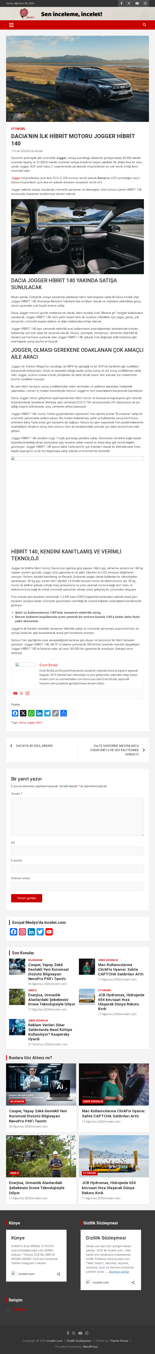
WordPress (90, 1347)
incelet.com (59, 984)
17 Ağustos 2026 (109, 979)
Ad (13, 842)
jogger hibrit (35, 722)
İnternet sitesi (20, 878)
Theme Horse (119, 1341)
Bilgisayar (35, 960)
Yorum (16, 794)
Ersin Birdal (35, 151)
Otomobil (18, 128)
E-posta (16, 860)
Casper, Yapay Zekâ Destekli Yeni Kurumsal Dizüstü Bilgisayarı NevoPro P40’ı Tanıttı (48, 971)
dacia (22, 722)
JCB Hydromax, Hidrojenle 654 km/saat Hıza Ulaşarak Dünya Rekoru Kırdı (121, 1002)
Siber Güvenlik (108, 960)
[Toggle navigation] (11, 25)
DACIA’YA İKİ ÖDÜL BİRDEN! (34, 746)
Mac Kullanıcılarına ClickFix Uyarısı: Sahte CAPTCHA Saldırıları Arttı (120, 969)
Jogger (15, 178)
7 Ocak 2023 (19, 151)
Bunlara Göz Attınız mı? (30, 1057)
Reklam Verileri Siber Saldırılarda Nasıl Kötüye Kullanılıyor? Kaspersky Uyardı (50, 1032)
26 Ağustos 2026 (39, 984)
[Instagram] (27, 693)
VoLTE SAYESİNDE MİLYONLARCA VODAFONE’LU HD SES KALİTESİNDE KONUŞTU (114, 750)
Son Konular (23, 952)
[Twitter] (21, 693)
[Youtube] (15, 693)
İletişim (19, 1309)
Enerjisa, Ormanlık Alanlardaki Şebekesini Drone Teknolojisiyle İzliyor (51, 1000)
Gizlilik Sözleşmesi (79, 1341)
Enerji (32, 990)
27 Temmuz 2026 (39, 1044)
